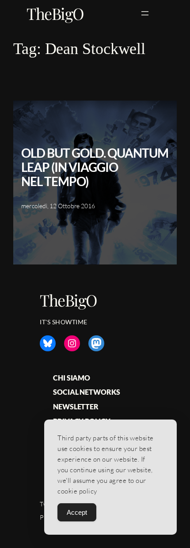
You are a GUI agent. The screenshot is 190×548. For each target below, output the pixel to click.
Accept (77, 512)
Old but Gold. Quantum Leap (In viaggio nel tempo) (94, 167)
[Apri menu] (145, 13)
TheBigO (55, 13)
